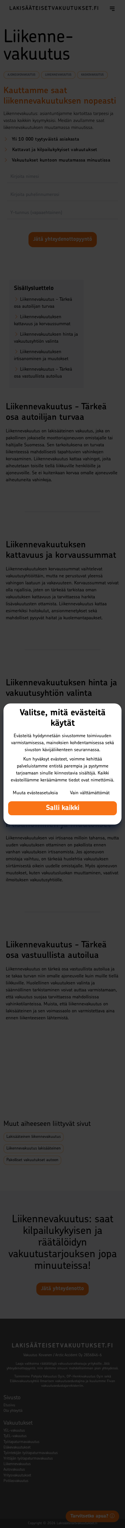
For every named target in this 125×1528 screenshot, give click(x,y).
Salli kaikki (62, 808)
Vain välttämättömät (90, 793)
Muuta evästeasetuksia (35, 793)
